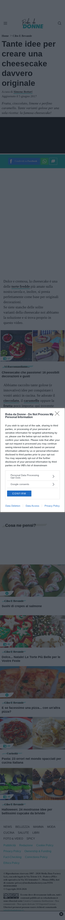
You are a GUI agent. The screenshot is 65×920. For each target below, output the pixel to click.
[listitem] (32, 476)
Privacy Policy (52, 505)
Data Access (32, 505)
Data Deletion (12, 505)
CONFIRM (19, 493)
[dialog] (32, 460)
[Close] (58, 414)
